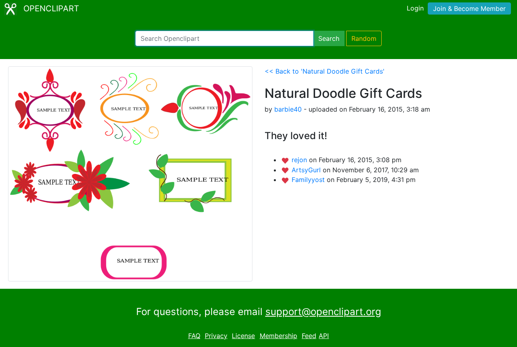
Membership (278, 336)
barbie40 (288, 109)
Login (415, 8)
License (243, 336)
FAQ (194, 336)
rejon (300, 160)
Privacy (216, 336)
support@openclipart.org (323, 311)
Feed (309, 336)
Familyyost (309, 180)
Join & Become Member (469, 8)
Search (328, 38)
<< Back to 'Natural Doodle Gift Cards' (325, 71)
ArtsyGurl (307, 170)
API (324, 336)
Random (363, 38)
